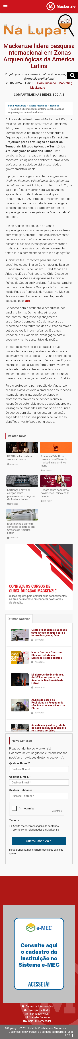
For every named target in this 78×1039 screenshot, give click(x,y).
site (27, 300)
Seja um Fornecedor (39, 1021)
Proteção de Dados (39, 1010)
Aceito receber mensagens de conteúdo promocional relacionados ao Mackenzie (36, 828)
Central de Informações (39, 1006)
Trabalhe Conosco (39, 1017)
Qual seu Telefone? (20, 790)
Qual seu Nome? (19, 763)
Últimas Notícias (19, 619)
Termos (14, 820)
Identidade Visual (39, 1013)
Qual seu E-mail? (20, 776)
